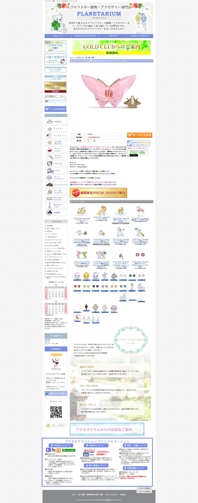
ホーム (58, 36)
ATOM (61, 425)
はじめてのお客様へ (53, 245)
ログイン (47, 341)
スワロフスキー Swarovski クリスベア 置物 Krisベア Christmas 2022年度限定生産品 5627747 (101, 264)
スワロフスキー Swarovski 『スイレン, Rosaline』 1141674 (114, 312)
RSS (53, 425)
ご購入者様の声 (52, 237)
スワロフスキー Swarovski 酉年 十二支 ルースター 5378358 (121, 220)
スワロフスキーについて (54, 240)
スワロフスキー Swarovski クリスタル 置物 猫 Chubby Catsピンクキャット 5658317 (77, 280)
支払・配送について (85, 36)
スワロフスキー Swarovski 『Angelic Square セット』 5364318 (77, 312)
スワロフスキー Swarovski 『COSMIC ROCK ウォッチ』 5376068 (86, 311)
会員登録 (47, 340)
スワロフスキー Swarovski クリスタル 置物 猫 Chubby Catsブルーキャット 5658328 (96, 280)
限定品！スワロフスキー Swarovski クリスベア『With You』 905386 (141, 291)
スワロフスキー (74, 147)
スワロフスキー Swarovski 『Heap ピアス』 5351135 (96, 323)
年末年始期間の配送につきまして (56, 263)
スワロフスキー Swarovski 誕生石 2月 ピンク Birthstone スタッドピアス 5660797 (140, 264)
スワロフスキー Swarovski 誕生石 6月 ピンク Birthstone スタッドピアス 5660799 (141, 280)
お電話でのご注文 (52, 271)
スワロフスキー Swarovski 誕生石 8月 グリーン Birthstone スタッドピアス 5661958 (86, 291)
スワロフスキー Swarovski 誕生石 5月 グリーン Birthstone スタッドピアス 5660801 (132, 280)
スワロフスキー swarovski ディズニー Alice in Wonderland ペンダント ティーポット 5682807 (121, 264)
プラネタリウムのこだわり (55, 268)
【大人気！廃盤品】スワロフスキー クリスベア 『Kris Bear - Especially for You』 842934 (132, 291)
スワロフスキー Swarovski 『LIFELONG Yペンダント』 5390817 (132, 300)
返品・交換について (53, 265)
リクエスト (106, 184)
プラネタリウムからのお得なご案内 (56, 277)
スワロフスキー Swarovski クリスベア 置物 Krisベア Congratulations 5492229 (121, 241)
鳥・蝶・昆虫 (90, 57)
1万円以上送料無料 (53, 260)
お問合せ (139, 36)
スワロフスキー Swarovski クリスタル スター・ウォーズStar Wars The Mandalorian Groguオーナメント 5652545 (114, 280)
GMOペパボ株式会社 (105, 499)
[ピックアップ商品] (111, 201)
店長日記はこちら (56, 393)
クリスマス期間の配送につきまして (56, 254)
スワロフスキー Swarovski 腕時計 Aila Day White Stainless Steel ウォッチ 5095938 (105, 312)
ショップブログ (112, 36)
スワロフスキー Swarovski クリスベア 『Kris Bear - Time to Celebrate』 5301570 (123, 301)
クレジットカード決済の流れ (56, 248)
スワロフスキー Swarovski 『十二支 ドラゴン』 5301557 (82, 220)
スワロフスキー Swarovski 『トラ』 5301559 (101, 218)
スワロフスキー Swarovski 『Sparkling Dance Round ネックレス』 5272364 (141, 301)
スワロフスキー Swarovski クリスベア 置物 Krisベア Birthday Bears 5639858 (82, 263)
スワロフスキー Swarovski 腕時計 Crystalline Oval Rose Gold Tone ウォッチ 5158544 (96, 312)
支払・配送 (81, 494)
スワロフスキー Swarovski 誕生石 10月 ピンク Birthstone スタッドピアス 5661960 (105, 291)
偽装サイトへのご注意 (54, 251)
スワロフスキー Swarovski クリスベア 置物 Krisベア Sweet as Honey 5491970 (101, 241)
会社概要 (49, 225)
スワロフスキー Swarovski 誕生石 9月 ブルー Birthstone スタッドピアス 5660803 (96, 291)
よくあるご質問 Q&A (54, 243)
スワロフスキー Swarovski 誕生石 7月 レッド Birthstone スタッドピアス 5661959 (77, 291)
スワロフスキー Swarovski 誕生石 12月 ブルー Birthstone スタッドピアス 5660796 (123, 291)
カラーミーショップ (82, 499)
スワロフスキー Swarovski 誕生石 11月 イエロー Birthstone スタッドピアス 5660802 (114, 291)
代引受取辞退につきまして (55, 274)
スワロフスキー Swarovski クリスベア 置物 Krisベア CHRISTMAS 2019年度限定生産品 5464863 (81, 242)
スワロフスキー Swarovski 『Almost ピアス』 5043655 (86, 323)
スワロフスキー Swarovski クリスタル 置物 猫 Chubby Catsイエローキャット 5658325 (86, 280)
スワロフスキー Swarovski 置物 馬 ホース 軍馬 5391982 (140, 219)
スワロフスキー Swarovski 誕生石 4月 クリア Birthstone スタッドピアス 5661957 (123, 280)
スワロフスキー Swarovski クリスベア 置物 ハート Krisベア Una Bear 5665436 (105, 280)
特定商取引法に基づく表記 (95, 494)
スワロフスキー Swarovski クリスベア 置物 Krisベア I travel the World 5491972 (140, 241)
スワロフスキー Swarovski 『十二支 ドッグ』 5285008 (77, 321)
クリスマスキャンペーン (54, 257)
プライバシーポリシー (112, 494)
